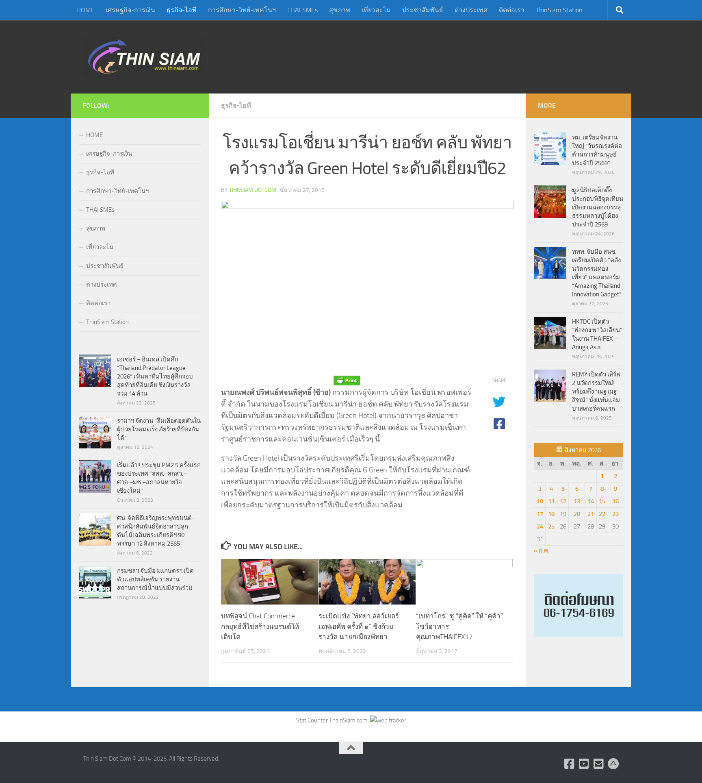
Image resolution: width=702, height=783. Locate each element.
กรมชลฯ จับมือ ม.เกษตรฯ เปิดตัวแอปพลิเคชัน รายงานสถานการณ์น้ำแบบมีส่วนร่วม (155, 579)
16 (615, 501)
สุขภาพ (339, 10)
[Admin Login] (613, 764)
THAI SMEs (302, 10)
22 (602, 514)
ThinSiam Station (559, 10)
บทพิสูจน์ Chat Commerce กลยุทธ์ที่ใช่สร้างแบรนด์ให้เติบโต (260, 626)
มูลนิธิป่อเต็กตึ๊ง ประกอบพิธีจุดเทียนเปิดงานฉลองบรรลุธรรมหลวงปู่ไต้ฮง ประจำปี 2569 (597, 207)
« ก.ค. (542, 550)
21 (590, 514)
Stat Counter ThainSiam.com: (333, 720)
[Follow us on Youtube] (584, 764)
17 (540, 514)
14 (590, 501)
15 (602, 501)
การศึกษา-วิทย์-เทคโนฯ (242, 10)
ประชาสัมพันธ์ (422, 10)
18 (551, 514)
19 (563, 514)
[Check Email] (598, 764)
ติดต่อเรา (511, 10)
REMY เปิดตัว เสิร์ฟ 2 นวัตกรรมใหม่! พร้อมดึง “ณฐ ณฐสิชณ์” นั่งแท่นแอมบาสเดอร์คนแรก (596, 391)
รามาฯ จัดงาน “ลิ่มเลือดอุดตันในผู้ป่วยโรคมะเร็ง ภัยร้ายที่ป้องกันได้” (159, 429)
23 (615, 514)
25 (551, 526)
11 (551, 501)
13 (577, 501)
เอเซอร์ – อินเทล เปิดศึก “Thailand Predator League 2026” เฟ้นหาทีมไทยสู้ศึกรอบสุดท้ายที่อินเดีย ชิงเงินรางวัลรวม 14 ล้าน (155, 376)
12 (563, 501)
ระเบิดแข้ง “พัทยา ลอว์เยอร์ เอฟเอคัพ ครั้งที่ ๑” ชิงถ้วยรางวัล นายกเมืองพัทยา (358, 626)
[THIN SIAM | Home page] (144, 57)
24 (540, 526)
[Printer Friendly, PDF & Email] (347, 381)
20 (577, 514)
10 (540, 501)
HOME (85, 10)
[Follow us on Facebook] (569, 764)
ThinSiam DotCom (252, 190)
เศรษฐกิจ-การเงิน (130, 10)
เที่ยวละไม (376, 10)
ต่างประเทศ (471, 10)
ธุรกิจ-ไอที (182, 10)
